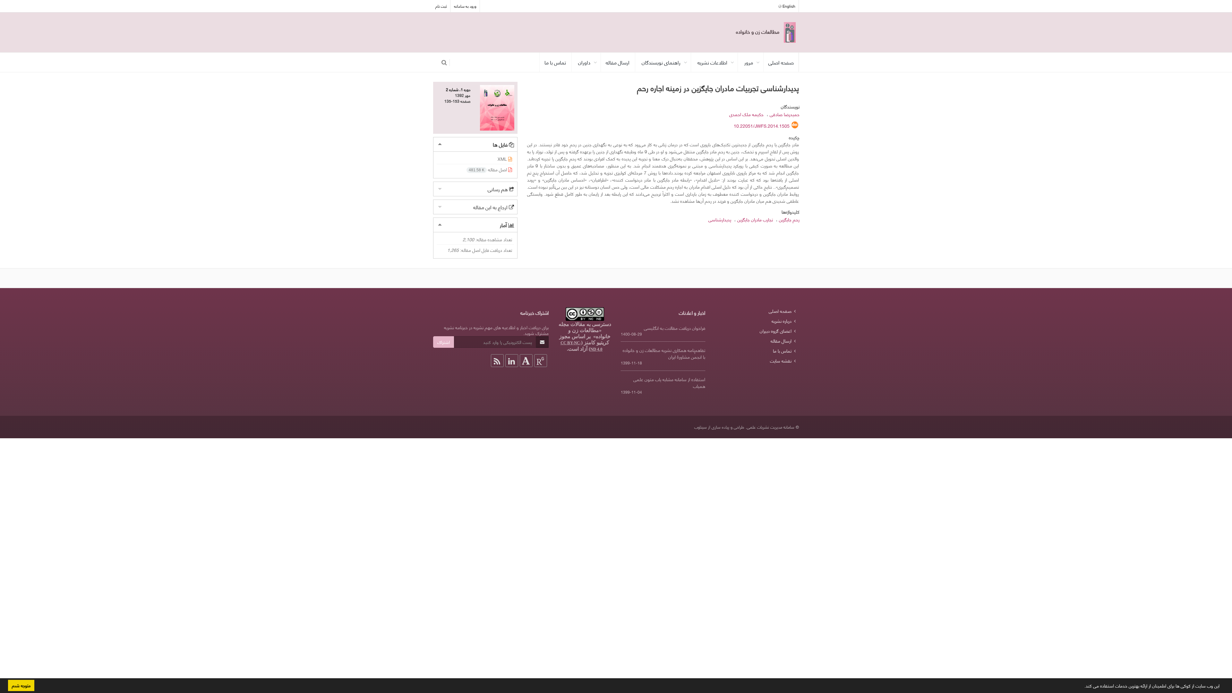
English (788, 6)
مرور (748, 62)
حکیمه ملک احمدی (746, 114)
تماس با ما (555, 62)
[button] (1082, 687)
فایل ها (501, 144)
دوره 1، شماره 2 (458, 89)
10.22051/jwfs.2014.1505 (762, 126)
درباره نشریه (781, 321)
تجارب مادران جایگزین (755, 219)
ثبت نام (441, 6)
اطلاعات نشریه (712, 62)
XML (503, 159)
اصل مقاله (488, 169)
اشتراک (443, 342)
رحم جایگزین (789, 219)
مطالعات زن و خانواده (758, 31)
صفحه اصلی (781, 62)
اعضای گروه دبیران (775, 331)
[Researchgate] (540, 360)
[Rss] (497, 360)
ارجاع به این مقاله (491, 206)
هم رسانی (498, 188)
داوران (584, 62)
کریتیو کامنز (596, 342)
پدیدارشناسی (719, 219)
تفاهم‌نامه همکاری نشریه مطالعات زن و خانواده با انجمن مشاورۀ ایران (664, 353)
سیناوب (700, 427)
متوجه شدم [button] (21, 685)
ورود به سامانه (465, 6)
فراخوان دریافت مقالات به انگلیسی (674, 328)
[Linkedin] (511, 360)
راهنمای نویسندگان (661, 62)
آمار (504, 224)
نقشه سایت (780, 360)
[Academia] (526, 360)
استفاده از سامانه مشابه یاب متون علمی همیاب (669, 382)
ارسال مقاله (617, 62)
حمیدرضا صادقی (785, 114)
